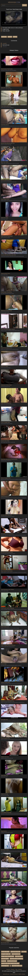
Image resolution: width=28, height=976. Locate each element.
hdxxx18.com (6, 974)
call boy (15, 36)
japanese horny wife (15, 951)
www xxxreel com (16, 954)
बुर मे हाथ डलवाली (5, 958)
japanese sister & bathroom (16, 958)
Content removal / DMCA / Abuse (17, 974)
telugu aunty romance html (8, 956)
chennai (10, 36)
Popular (12, 969)
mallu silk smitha (5, 951)
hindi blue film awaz (12, 961)
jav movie (24, 951)
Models (20, 969)
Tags (16, 969)
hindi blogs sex (5, 965)
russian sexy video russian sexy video (10, 963)
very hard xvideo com (17, 965)
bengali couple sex (6, 954)
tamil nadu (4, 36)
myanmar (4, 961)
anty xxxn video (18, 956)
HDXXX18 (14, 2)
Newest (8, 969)
